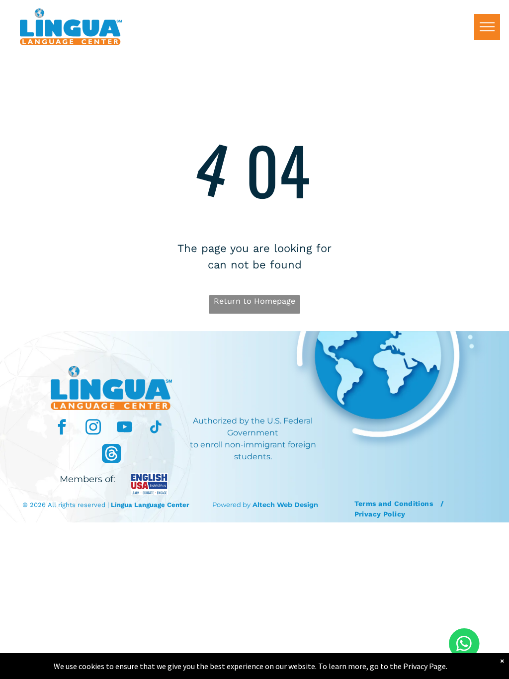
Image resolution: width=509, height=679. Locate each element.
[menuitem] (395, 504)
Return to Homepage (254, 301)
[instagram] (93, 428)
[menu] (487, 27)
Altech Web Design (285, 505)
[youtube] (125, 428)
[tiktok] (156, 428)
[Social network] (111, 454)
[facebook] (62, 428)
